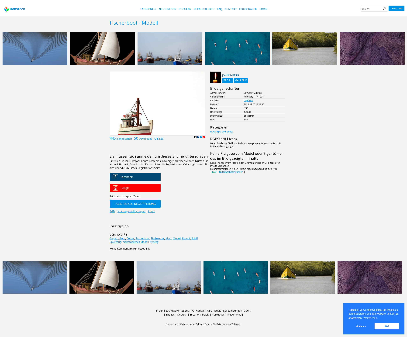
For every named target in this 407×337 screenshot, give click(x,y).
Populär (185, 9)
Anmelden (397, 8)
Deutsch (182, 314)
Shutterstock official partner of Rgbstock (185, 324)
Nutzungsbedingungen (231, 171)
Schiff (194, 238)
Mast (169, 238)
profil (227, 80)
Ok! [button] (387, 326)
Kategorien (148, 9)
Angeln (114, 238)
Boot (122, 238)
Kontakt (231, 9)
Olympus (248, 100)
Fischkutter (157, 238)
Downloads (145, 138)
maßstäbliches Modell (136, 242)
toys (212, 131)
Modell (177, 238)
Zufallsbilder (204, 9)
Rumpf (186, 238)
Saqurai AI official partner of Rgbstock (223, 324)
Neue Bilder (167, 9)
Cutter (130, 238)
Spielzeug (115, 242)
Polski (205, 314)
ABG (209, 310)
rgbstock (17, 9)
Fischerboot (142, 238)
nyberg (154, 242)
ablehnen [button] (361, 326)
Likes (160, 138)
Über (247, 310)
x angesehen (124, 138)
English (170, 314)
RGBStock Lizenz (224, 138)
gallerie (241, 80)
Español (194, 314)
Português (218, 314)
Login (263, 9)
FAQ (219, 9)
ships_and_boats (224, 131)
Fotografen (248, 9)
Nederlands (234, 314)
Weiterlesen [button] (370, 318)
